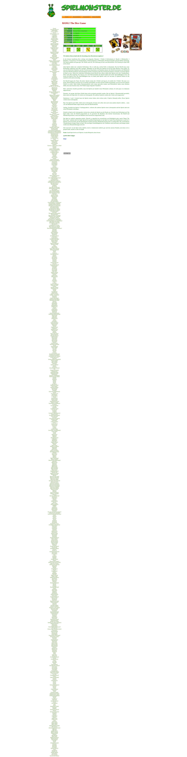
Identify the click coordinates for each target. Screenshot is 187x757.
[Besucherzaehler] (67, 154)
